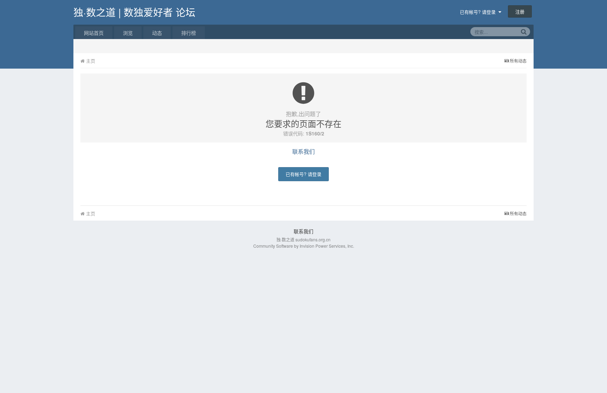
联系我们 (303, 151)
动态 (157, 32)
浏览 (128, 32)
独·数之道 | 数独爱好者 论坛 (134, 12)
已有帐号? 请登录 (479, 11)
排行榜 (188, 32)
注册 (519, 11)
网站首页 (94, 32)
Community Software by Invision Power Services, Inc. (303, 246)
